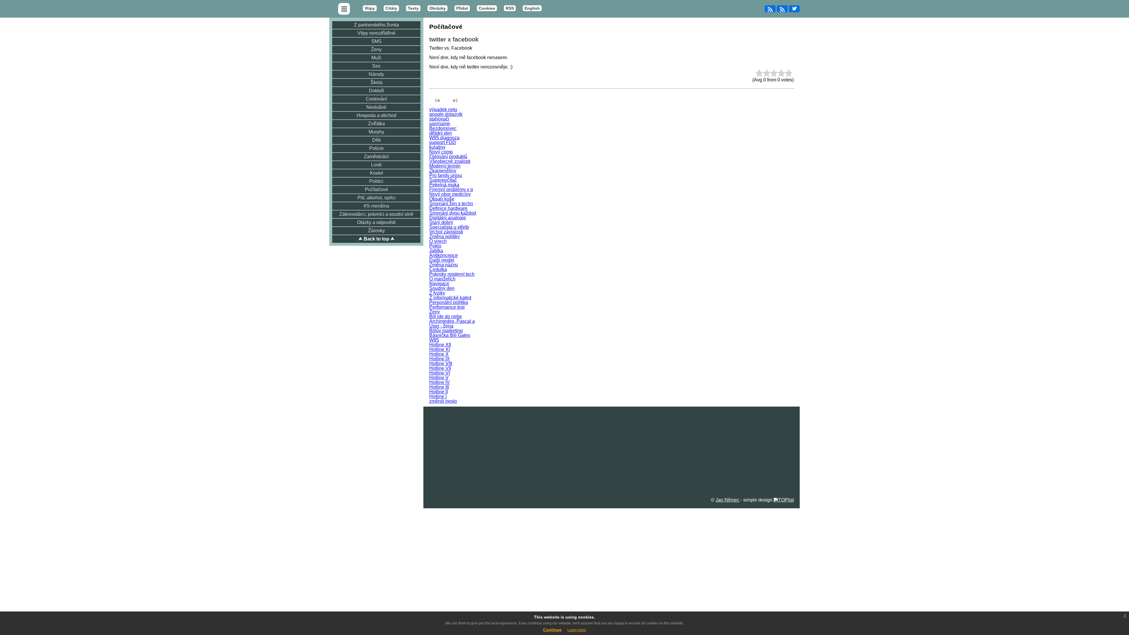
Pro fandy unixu (445, 175)
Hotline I (438, 396)
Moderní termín (444, 165)
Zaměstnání (376, 156)
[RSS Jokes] (770, 8)
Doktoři (376, 90)
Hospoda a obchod (376, 115)
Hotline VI (439, 372)
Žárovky (376, 230)
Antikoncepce (443, 255)
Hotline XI (439, 349)
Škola (376, 82)
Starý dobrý (441, 222)
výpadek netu (443, 109)
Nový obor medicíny (450, 194)
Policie (376, 148)
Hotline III (439, 387)
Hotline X (439, 354)
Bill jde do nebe (445, 316)
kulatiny (437, 147)
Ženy (376, 49)
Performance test (447, 307)
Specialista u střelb (449, 227)
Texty (413, 8)
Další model (441, 260)
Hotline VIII (440, 363)
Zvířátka (376, 123)
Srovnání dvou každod (452, 212)
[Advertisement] (611, 448)
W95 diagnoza (444, 137)
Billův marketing (446, 330)
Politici (376, 181)
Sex (376, 65)
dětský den (440, 133)
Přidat (462, 8)
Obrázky (437, 8)
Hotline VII (440, 368)
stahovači (439, 118)
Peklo (435, 245)
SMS (376, 41)
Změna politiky (444, 236)
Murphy (376, 131)
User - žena (441, 325)
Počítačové (376, 189)
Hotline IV (439, 382)
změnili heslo (443, 401)
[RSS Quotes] (782, 8)
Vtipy (370, 8)
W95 (434, 339)
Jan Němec (727, 499)
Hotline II (438, 391)
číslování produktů (448, 156)
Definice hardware (448, 208)
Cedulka (438, 269)
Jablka (436, 250)
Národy (376, 74)
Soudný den (442, 288)
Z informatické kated (450, 297)
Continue (552, 629)
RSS (510, 8)
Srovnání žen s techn (451, 203)
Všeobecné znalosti (449, 161)
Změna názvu (443, 264)
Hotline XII (440, 344)
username (439, 123)
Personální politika (448, 302)
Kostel (376, 173)
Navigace (439, 283)
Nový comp (441, 151)
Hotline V (439, 377)
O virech (438, 241)
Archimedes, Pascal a (452, 321)
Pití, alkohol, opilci (376, 197)
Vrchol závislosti (446, 231)
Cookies (487, 8)
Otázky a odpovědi (376, 222)
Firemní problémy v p (451, 189)
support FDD (442, 142)
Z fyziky (437, 292)
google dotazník (445, 114)
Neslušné (376, 107)
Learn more (576, 630)
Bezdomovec (443, 128)
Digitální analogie (447, 217)
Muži (376, 57)
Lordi (376, 164)
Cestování (376, 98)
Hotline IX (439, 358)
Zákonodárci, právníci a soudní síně (376, 214)
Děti (376, 140)
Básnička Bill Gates (449, 335)
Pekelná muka (444, 184)
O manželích (442, 278)
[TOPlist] (784, 499)
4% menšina (376, 205)
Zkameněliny (442, 170)
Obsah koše (441, 198)
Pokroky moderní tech (452, 274)
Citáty (391, 8)
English (532, 8)
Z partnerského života (376, 24)
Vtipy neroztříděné (376, 33)
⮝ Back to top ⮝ (376, 238)
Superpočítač (443, 180)
